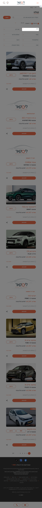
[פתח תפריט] (37, 3)
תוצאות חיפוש (4, 3)
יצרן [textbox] (37, 29)
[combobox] (30, 29)
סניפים (7, 3)
